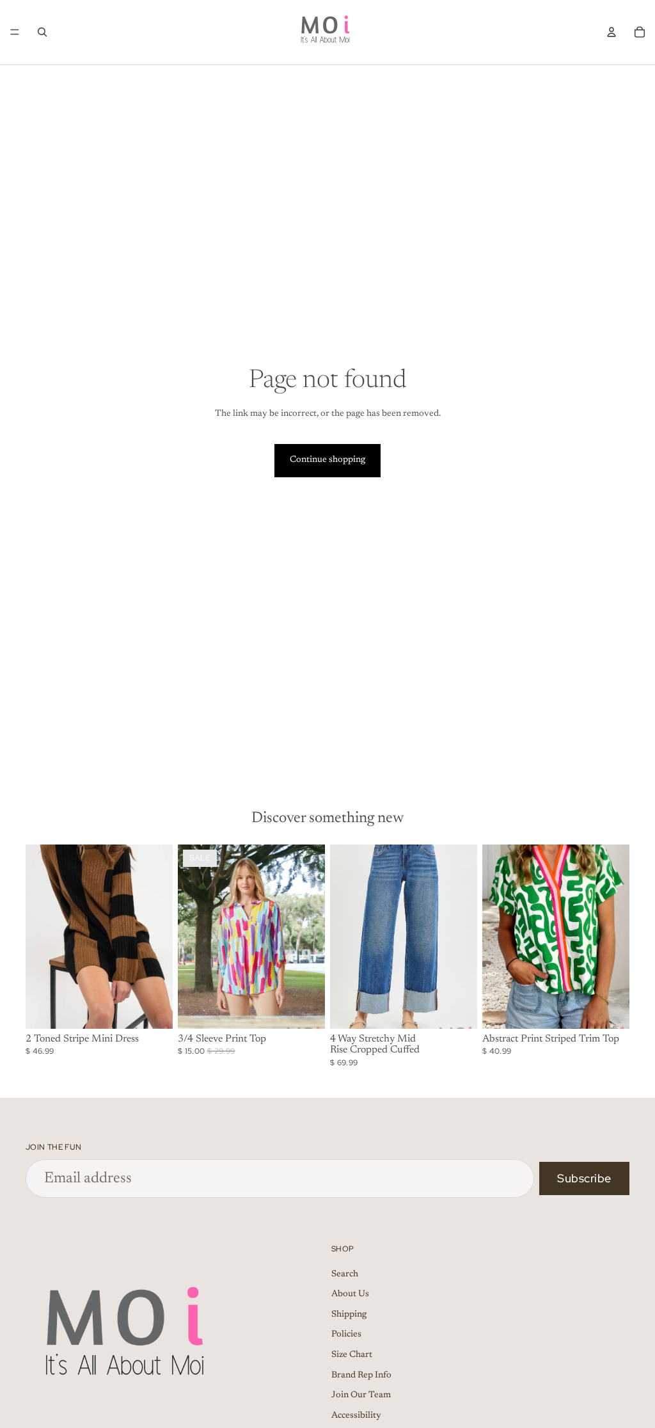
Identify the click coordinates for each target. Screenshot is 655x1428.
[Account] (611, 32)
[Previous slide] (40, 937)
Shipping (349, 1314)
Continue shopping (327, 460)
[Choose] (152, 1008)
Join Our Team (361, 1395)
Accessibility (356, 1415)
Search (344, 1274)
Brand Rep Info (361, 1375)
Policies (346, 1335)
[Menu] (14, 32)
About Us (350, 1294)
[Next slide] (159, 937)
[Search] (42, 32)
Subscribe (584, 1178)
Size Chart (351, 1355)
